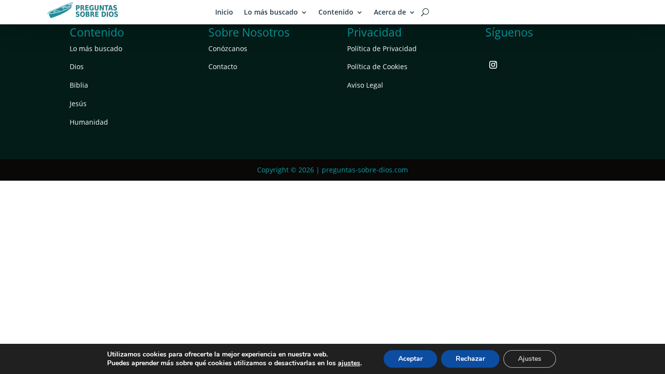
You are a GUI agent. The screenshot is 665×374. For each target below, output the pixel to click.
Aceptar (410, 358)
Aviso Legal (365, 85)
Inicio (224, 12)
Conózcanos (227, 48)
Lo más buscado (271, 12)
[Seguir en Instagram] (493, 65)
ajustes (349, 363)
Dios (77, 66)
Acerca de (390, 12)
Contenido (335, 12)
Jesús (78, 103)
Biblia (79, 85)
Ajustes (529, 358)
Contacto (222, 66)
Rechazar (470, 358)
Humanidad (89, 122)
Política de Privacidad (382, 48)
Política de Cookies (377, 66)
